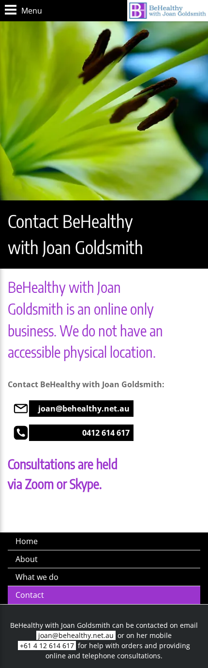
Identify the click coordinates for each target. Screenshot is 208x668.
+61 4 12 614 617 (47, 645)
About (26, 559)
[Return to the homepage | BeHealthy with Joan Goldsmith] (167, 10)
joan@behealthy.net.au (76, 635)
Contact (29, 595)
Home (26, 541)
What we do (37, 577)
